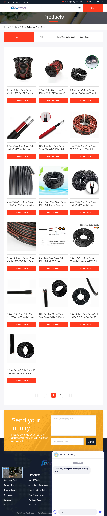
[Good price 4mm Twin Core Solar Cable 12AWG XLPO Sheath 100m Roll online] (21, 180)
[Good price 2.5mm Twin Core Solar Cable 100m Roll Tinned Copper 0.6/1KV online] (21, 124)
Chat (93, 8)
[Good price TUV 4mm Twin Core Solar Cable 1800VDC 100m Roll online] (53, 124)
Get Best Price (22, 100)
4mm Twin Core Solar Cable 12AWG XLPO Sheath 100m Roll (20, 205)
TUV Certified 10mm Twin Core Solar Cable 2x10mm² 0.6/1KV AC (51, 317)
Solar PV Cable (34, 480)
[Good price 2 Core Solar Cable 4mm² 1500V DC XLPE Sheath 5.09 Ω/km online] (53, 68)
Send (91, 441)
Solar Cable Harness (88, 37)
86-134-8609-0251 (96, 2)
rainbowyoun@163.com (73, 2)
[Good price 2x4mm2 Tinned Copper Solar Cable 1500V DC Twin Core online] (21, 236)
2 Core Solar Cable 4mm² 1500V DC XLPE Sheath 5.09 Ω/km (52, 93)
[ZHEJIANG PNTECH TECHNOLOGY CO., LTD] (18, 8)
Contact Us (8, 495)
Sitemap (7, 500)
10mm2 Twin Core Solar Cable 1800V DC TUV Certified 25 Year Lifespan (84, 317)
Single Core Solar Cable (38, 485)
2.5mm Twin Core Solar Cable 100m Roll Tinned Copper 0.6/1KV (21, 149)
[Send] (100, 512)
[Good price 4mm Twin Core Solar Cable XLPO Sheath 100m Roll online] (84, 124)
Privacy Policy (10, 505)
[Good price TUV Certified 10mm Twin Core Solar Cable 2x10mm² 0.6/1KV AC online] (53, 292)
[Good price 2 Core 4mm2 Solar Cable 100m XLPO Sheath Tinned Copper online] (84, 68)
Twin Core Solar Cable (66, 37)
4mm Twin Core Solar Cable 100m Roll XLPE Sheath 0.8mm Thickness (52, 261)
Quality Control (10, 490)
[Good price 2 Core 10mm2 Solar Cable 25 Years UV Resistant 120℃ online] (21, 348)
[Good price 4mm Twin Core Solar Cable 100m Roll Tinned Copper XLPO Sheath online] (84, 180)
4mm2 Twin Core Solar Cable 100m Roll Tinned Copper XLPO (52, 205)
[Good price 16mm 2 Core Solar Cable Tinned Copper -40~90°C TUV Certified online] (84, 236)
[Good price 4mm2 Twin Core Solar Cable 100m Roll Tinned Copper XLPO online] (53, 180)
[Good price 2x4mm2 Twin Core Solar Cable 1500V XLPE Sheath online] (21, 68)
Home (6, 27)
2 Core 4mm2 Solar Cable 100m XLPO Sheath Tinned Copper (83, 93)
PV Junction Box (35, 505)
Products (15, 27)
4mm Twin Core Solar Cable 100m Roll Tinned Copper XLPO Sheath (83, 205)
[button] (49, 36)
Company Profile (11, 480)
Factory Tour (9, 485)
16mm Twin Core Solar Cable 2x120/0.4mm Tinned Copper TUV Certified (21, 317)
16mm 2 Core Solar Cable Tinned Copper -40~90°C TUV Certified (84, 261)
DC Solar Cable (34, 500)
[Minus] (100, 454)
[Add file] (55, 512)
